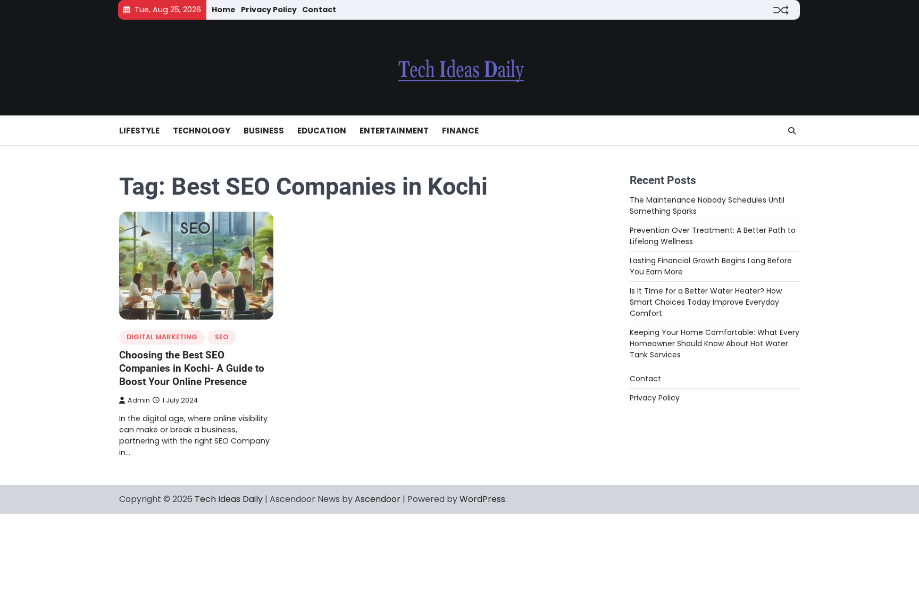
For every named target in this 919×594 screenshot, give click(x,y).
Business (264, 130)
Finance (460, 130)
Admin (139, 400)
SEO (222, 336)
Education (321, 130)
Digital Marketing (162, 336)
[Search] (792, 131)
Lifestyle (139, 130)
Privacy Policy (269, 9)
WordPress (482, 499)
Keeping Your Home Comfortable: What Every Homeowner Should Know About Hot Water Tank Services (714, 343)
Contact (319, 9)
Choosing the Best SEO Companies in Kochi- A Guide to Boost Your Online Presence (191, 368)
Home (224, 9)
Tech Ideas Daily (229, 499)
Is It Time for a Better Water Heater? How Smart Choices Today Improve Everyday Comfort (706, 302)
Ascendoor (377, 499)
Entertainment (394, 130)
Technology (201, 130)
